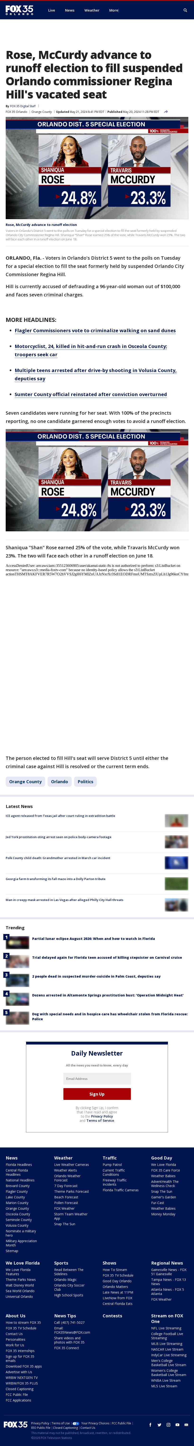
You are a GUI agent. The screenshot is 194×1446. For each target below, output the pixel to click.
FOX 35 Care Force (165, 1170)
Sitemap (12, 1251)
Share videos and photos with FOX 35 (69, 1340)
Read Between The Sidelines (69, 1271)
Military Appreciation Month (21, 1243)
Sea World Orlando (20, 1291)
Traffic (110, 1158)
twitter (159, 1425)
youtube (177, 1425)
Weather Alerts (65, 1170)
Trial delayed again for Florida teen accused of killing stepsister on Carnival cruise (107, 957)
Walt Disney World (20, 1285)
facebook (150, 1425)
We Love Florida (163, 1164)
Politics (85, 781)
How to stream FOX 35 (23, 1322)
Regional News (167, 1263)
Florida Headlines (19, 1164)
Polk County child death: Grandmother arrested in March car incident (58, 858)
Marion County (17, 1202)
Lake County (15, 1197)
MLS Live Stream (164, 1386)
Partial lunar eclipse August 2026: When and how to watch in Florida (93, 938)
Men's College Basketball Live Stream (168, 1362)
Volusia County (17, 1225)
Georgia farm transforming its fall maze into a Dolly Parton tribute (56, 879)
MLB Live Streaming (166, 1343)
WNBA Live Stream (166, 1380)
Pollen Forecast (66, 1202)
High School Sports (68, 1295)
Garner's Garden (163, 1197)
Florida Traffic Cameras (121, 1190)
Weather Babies (163, 1176)
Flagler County (17, 1191)
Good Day (161, 1158)
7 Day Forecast (66, 1186)
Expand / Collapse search (185, 10)
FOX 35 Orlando (16, 112)
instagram (168, 1425)
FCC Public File (17, 1394)
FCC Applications (18, 1400)
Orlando (59, 781)
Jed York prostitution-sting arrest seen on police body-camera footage (58, 837)
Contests (112, 1316)
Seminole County (19, 1219)
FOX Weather (64, 1208)
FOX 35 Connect (66, 1348)
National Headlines (20, 1180)
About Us (15, 1316)
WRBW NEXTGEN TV (22, 1377)
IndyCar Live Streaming (168, 1355)
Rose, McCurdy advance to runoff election (41, 224)
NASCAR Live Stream (167, 1349)
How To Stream (115, 1269)
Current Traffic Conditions (114, 1172)
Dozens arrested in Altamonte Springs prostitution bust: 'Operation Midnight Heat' (108, 995)
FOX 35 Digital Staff (22, 106)
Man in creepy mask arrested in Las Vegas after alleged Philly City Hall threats (64, 900)
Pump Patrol (112, 1164)
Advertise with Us (19, 1372)
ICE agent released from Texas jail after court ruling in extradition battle (60, 816)
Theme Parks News (21, 1279)
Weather (63, 1158)
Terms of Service (100, 1120)
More (113, 10)
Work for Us (15, 1345)
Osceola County (18, 1214)
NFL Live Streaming (166, 1328)
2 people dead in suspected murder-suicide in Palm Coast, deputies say (96, 976)
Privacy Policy (102, 1116)
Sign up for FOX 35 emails (20, 1358)
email (186, 1425)
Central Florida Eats (117, 1303)
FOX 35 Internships (20, 1350)
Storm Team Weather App (71, 1216)
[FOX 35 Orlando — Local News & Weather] (21, 10)
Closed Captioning (19, 1389)
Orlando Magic (65, 1279)
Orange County (41, 112)
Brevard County (18, 1186)
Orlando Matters (115, 1286)
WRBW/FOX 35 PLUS (22, 1383)
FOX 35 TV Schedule (118, 1275)
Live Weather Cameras (71, 1164)
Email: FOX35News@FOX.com (72, 1330)
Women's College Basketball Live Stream (168, 1372)
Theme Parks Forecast (71, 1191)
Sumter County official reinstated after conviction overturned (91, 394)
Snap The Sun (64, 1224)
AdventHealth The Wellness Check (165, 1183)
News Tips (65, 1316)
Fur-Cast (157, 1202)
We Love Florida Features (18, 1271)
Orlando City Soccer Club (69, 1287)
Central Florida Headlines (17, 1172)
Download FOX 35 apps (24, 1366)
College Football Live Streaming (167, 1335)
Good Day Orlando (117, 1281)
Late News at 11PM (118, 1292)
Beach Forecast (66, 1197)
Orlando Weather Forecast (67, 1178)
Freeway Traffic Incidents (115, 1182)
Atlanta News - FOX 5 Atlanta (167, 1291)
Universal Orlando (19, 1296)
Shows (109, 1263)
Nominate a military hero (21, 1233)
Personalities (15, 1339)
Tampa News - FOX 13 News (168, 1281)
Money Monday (163, 1214)
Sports (61, 1263)
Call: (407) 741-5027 (69, 1322)
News (12, 1158)
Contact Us (14, 1333)
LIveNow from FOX (117, 1298)
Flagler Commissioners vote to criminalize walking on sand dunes (95, 330)
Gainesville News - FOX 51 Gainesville (168, 1271)
